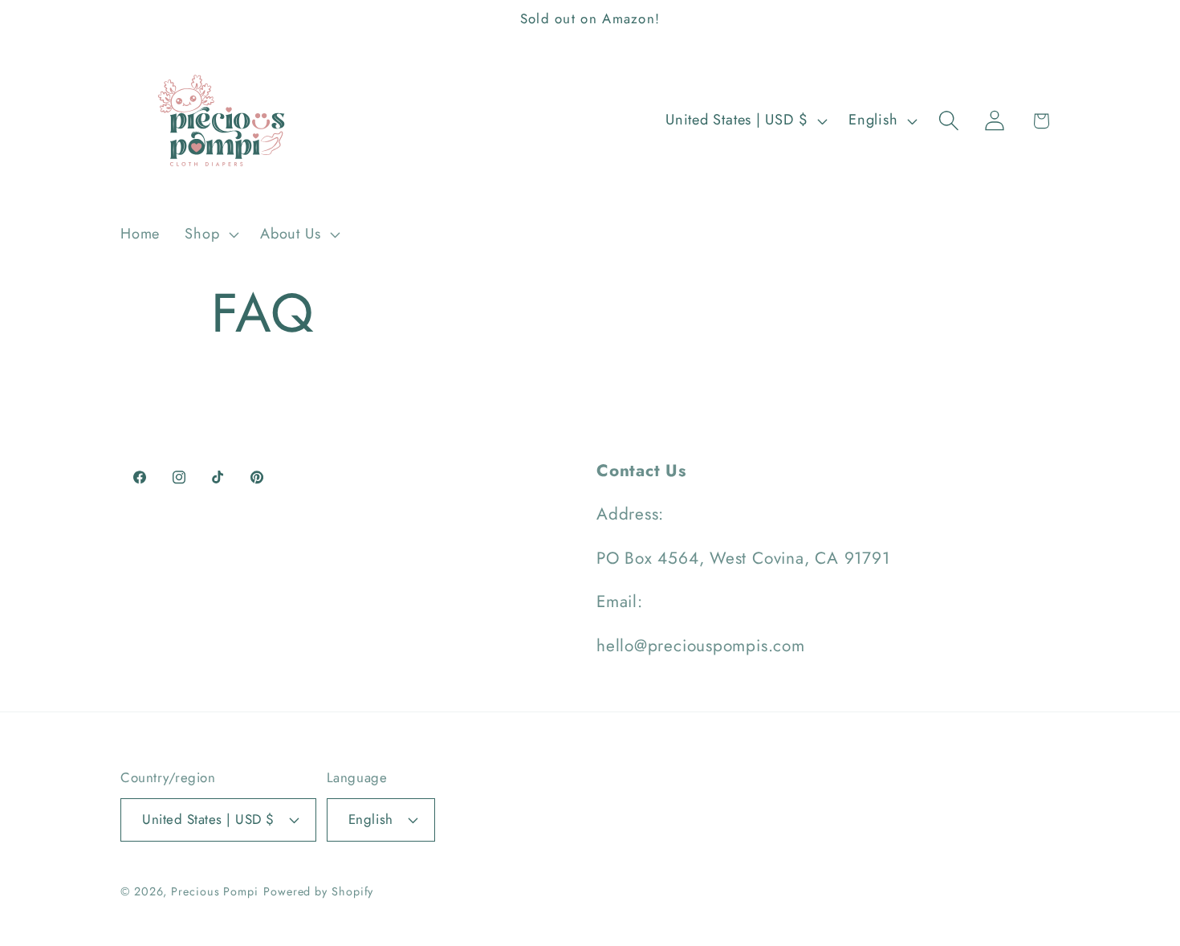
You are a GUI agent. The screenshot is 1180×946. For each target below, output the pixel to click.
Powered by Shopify (318, 891)
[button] (210, 234)
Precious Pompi (214, 891)
